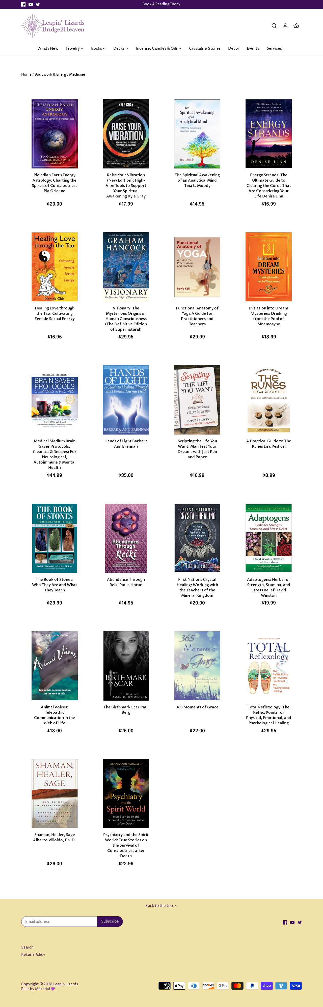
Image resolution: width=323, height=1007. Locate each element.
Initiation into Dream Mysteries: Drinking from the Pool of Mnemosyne (268, 316)
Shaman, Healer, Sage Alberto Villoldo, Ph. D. (54, 837)
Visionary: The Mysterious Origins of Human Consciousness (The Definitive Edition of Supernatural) (126, 319)
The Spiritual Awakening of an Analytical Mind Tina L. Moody (197, 180)
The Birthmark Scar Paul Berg (125, 710)
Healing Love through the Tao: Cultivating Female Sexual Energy (55, 313)
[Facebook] (23, 4)
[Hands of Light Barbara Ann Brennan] (126, 399)
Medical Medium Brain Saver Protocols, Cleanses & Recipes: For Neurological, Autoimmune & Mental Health (54, 454)
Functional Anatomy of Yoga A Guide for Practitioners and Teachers (197, 316)
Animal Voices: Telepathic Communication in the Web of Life (54, 715)
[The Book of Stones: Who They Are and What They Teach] (55, 538)
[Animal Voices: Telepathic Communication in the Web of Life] (55, 665)
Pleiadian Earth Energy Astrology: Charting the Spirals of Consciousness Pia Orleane (54, 182)
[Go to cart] (296, 26)
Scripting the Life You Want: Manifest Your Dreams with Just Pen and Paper (197, 449)
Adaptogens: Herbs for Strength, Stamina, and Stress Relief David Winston (268, 587)
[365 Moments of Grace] (197, 665)
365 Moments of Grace (197, 707)
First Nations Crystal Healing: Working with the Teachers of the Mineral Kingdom (197, 587)
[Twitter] (38, 4)
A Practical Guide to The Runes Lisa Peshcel (268, 444)
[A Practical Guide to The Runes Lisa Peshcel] (269, 399)
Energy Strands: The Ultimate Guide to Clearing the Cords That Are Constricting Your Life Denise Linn (269, 185)
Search (27, 947)
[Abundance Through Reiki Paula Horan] (126, 538)
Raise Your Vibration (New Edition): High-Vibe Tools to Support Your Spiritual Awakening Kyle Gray (126, 185)
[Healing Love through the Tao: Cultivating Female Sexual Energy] (55, 266)
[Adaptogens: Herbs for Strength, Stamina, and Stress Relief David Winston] (269, 538)
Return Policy (33, 954)
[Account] (285, 26)
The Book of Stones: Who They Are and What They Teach (54, 585)
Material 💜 (45, 989)
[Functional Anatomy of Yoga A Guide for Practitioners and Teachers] (197, 266)
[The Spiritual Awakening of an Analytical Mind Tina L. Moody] (197, 133)
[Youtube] (31, 4)
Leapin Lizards (65, 984)
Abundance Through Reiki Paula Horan (126, 582)
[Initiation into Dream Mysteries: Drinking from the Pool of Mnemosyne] (269, 266)
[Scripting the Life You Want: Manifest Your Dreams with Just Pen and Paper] (197, 399)
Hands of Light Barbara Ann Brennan (126, 444)
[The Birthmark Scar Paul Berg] (126, 665)
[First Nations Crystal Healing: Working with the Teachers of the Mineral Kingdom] (197, 538)
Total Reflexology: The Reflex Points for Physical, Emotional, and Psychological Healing (268, 715)
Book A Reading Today (161, 4)
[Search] (274, 26)
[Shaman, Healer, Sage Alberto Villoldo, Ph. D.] (55, 793)
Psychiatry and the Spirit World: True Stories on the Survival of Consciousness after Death (126, 845)
